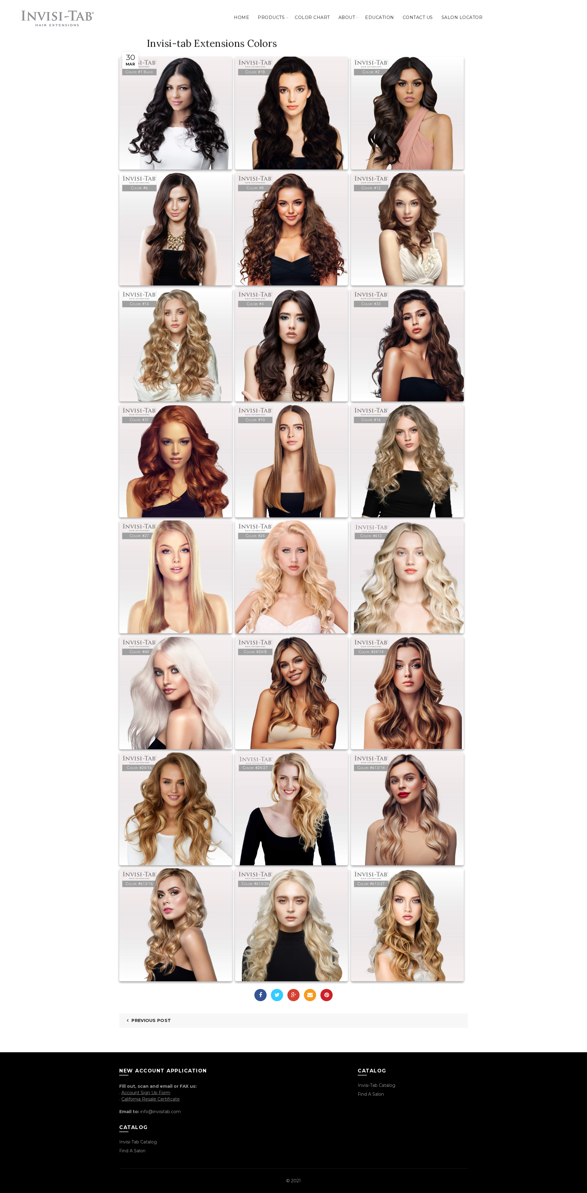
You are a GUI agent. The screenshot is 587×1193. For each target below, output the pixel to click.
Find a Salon (132, 1151)
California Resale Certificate (150, 1099)
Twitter (277, 995)
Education (379, 17)
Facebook (260, 995)
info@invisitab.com (160, 1111)
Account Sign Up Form (145, 1092)
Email (310, 995)
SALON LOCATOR (462, 17)
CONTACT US (418, 17)
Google (293, 995)
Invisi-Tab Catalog (138, 1142)
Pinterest (326, 995)
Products (271, 17)
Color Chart (312, 17)
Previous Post (151, 1020)
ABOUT (346, 17)
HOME (241, 17)
